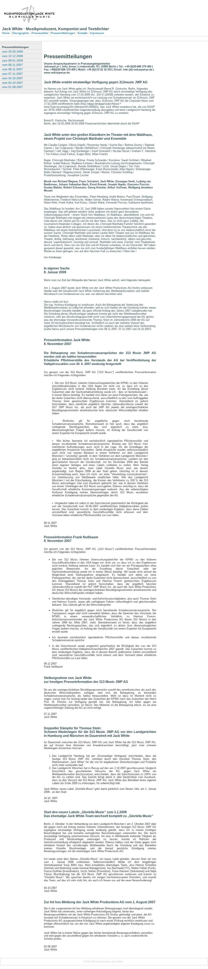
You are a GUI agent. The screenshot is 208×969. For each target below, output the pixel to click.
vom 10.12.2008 (12, 56)
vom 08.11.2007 (12, 64)
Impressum (97, 33)
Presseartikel (39, 33)
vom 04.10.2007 (12, 82)
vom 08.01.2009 (12, 60)
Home (6, 33)
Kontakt (82, 33)
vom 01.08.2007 (12, 87)
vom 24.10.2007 (12, 78)
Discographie (20, 33)
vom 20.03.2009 (12, 51)
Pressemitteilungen (63, 33)
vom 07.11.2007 (12, 73)
